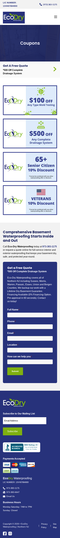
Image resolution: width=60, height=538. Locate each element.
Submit (15, 371)
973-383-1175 (49, 246)
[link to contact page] (55, 69)
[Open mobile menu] (55, 17)
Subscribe (12, 431)
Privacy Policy (44, 525)
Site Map (55, 525)
